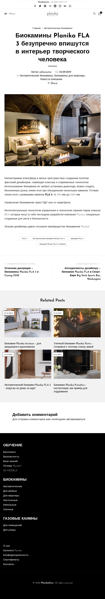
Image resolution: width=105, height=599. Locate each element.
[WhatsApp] (70, 6)
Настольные (10, 500)
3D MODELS (10, 470)
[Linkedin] (55, 6)
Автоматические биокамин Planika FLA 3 (49, 238)
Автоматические (12, 486)
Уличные (8, 509)
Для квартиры (11, 496)
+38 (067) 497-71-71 (52, 2)
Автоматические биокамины (58, 28)
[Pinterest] (45, 6)
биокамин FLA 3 (77, 238)
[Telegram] (50, 6)
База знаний (10, 461)
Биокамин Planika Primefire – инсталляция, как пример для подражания (70, 388)
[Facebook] (35, 6)
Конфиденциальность (16, 555)
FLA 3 (24, 238)
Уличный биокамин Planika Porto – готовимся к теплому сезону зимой (73, 345)
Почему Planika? (12, 466)
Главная (37, 28)
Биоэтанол (9, 452)
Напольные (9, 505)
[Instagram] (60, 6)
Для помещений (12, 525)
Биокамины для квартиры (69, 76)
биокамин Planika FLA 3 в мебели (53, 244)
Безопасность (11, 457)
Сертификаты (11, 560)
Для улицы (9, 530)
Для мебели (10, 491)
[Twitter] (40, 6)
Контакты (8, 564)
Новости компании (51, 79)
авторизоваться (75, 419)
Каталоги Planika (12, 550)
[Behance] (65, 6)
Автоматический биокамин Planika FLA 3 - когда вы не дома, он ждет (27, 387)
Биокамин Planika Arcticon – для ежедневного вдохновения (22, 345)
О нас (6, 546)
